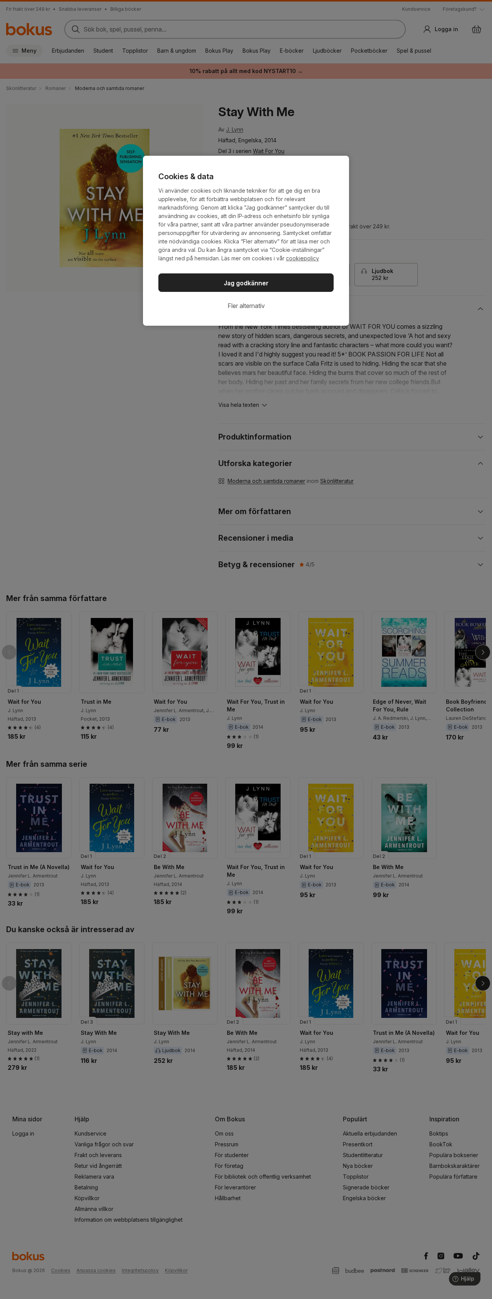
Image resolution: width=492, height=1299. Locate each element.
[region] (246, 241)
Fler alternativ (246, 306)
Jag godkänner (246, 283)
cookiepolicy (302, 258)
